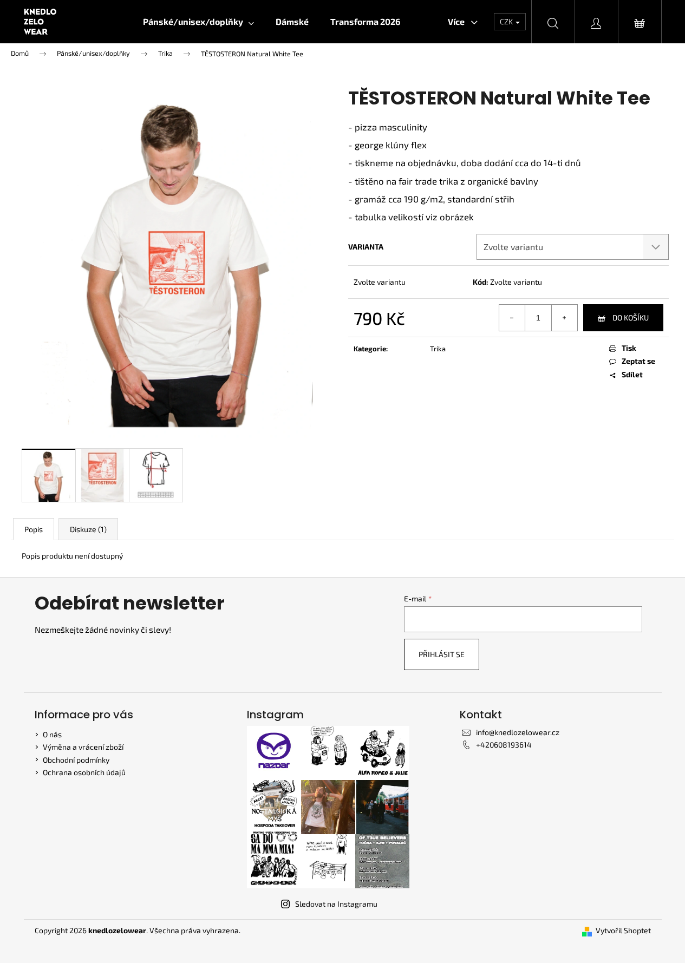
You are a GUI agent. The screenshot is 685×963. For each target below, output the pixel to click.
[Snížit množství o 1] (512, 318)
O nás (52, 734)
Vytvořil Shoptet (623, 930)
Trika (438, 348)
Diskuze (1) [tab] (88, 529)
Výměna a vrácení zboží (83, 746)
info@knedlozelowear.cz (517, 732)
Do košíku (630, 317)
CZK (507, 21)
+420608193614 (504, 744)
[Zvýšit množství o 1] (564, 318)
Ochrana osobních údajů (84, 772)
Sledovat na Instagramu (336, 903)
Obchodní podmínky (76, 759)
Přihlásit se (442, 654)
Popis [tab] (33, 529)
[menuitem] (198, 21)
